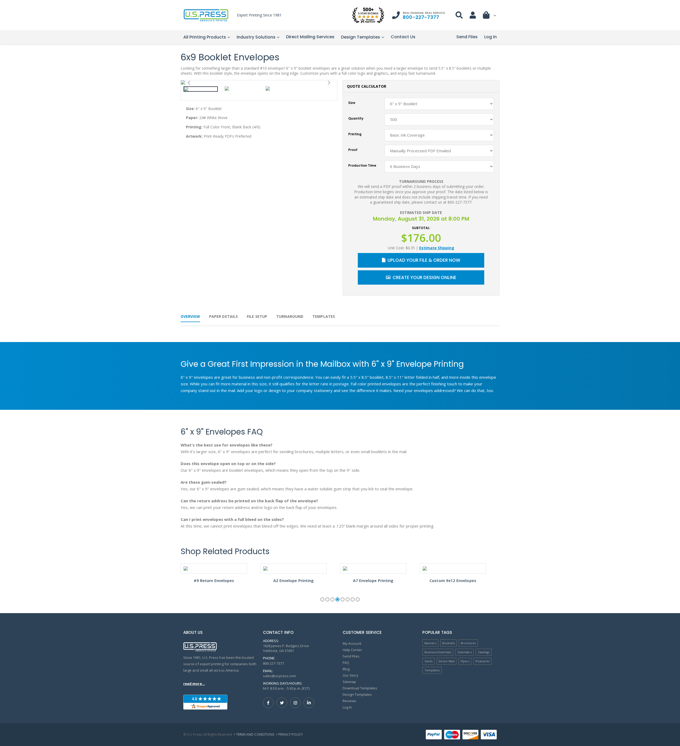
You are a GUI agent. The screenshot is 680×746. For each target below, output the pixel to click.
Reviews (349, 700)
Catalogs (484, 652)
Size (351, 103)
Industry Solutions (256, 37)
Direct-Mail (446, 661)
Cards (428, 661)
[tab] (223, 318)
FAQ (346, 662)
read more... (194, 683)
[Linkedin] (309, 702)
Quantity (355, 118)
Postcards (482, 661)
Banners (430, 643)
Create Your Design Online (424, 277)
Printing (355, 134)
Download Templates (360, 688)
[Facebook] (268, 702)
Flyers (465, 661)
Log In (490, 37)
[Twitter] (282, 702)
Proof (353, 150)
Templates (432, 670)
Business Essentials (437, 652)
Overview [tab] (190, 316)
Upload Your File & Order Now (424, 260)
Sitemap (349, 681)
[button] (490, 16)
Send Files (467, 37)
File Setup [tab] (257, 316)
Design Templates (360, 37)
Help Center (352, 649)
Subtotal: (421, 228)
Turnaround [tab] (289, 316)
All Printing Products (204, 37)
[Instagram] (295, 702)
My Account (352, 643)
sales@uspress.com (279, 675)
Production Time (362, 165)
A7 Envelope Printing (373, 580)
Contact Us (403, 37)
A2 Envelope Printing (293, 580)
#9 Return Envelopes (214, 580)
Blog (346, 669)
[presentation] (189, 82)
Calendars (464, 652)
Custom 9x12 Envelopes (453, 580)
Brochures (468, 643)
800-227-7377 (421, 17)
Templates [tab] (323, 316)
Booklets (448, 643)
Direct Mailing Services (310, 37)
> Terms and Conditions (253, 734)
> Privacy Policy (289, 734)
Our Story (350, 675)
